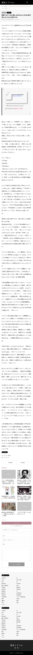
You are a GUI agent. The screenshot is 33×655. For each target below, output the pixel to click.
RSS (17, 647)
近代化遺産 (4, 596)
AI (16, 591)
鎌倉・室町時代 (5, 585)
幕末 (17, 602)
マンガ (3, 604)
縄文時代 (3, 593)
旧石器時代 (18, 593)
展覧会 (3, 600)
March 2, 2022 (19, 108)
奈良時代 (3, 589)
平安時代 (3, 587)
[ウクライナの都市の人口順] (23, 462)
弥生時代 (3, 595)
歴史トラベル (16, 645)
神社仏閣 (3, 583)
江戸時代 (3, 578)
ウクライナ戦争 (7, 455)
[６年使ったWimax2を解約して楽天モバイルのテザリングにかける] (9, 462)
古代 (3, 581)
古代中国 (18, 583)
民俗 (17, 585)
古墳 (3, 579)
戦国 (17, 600)
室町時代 (18, 587)
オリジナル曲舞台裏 (20, 596)
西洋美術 (18, 589)
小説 (3, 602)
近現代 (9, 12)
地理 (3, 598)
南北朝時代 (18, 595)
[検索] (27, 2)
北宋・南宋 (18, 579)
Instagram (15, 647)
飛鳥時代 (3, 591)
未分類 (4, 12)
